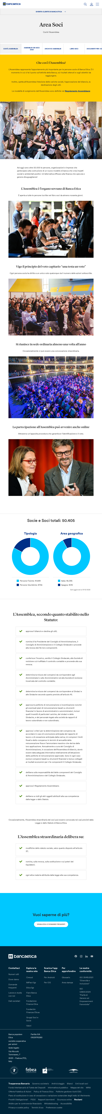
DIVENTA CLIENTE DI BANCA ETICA (49, 12)
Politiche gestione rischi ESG (68, 1091)
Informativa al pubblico (58, 1087)
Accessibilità (66, 1103)
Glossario (66, 977)
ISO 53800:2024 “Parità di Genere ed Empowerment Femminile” (86, 996)
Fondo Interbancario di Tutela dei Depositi (26, 1087)
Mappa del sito (77, 1087)
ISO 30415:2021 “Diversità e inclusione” (86, 980)
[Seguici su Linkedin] (86, 956)
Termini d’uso (37, 1107)
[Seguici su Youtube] (92, 956)
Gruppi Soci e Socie (32, 1019)
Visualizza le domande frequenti (51, 924)
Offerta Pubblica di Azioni (19, 1091)
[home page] (11, 3)
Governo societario (40, 1083)
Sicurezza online (64, 1099)
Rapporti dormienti (46, 1099)
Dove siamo (13, 979)
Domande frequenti (12, 986)
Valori (28, 1025)
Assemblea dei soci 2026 (32, 49)
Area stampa (67, 982)
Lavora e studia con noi (15, 994)
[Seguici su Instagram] (81, 956)
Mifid (88, 1087)
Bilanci (70, 1083)
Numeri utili (13, 974)
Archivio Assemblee (53, 49)
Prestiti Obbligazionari (18, 1099)
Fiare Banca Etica (31, 994)
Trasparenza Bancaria (19, 1083)
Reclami (78, 1099)
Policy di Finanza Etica (43, 1091)
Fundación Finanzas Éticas (33, 1011)
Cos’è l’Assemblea (10, 49)
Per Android (49, 977)
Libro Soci (74, 49)
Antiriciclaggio (57, 1083)
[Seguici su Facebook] (75, 956)
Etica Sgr (30, 987)
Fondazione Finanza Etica (32, 1002)
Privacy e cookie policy (18, 1107)
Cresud (29, 977)
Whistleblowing (51, 1103)
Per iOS (47, 982)
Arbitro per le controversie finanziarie (25, 1103)
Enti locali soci (81, 1083)
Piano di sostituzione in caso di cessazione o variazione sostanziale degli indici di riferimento (49, 1095)
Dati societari (14, 1001)
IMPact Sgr (31, 982)
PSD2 (33, 1099)
